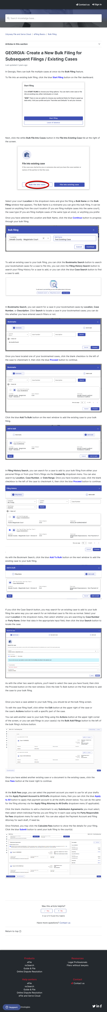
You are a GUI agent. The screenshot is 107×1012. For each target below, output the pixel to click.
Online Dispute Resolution (29, 971)
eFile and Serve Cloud (29, 995)
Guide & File (29, 968)
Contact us (84, 4)
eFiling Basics (39, 34)
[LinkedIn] (97, 1006)
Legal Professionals (77, 962)
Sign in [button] (98, 4)
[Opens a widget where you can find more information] (12, 1007)
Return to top (12, 931)
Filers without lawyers (77, 965)
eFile (29, 962)
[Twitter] (94, 1006)
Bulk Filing (52, 34)
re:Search (29, 965)
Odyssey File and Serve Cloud (18, 34)
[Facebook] (101, 1006)
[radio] (47, 911)
